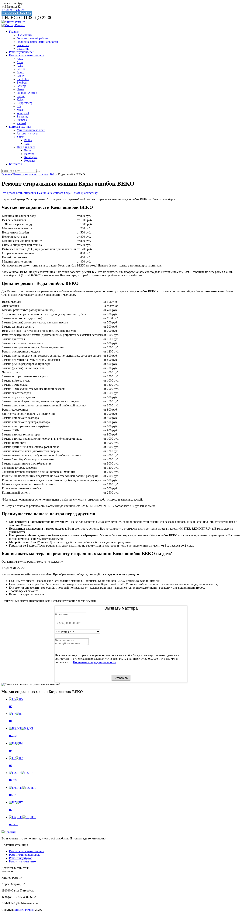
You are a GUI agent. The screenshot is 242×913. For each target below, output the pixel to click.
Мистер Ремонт (24, 909)
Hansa (20, 89)
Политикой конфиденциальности (94, 662)
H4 (10, 750)
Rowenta (29, 160)
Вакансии (23, 45)
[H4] (124, 743)
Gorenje (21, 86)
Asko (20, 65)
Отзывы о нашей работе (32, 38)
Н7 (10, 721)
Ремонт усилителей (21, 52)
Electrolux (23, 79)
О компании (25, 35)
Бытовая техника (20, 126)
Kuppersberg (24, 102)
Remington (30, 157)
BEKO (21, 69)
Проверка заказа (16, 13)
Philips (28, 140)
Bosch (20, 72)
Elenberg (22, 82)
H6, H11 (13, 795)
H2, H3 (13, 780)
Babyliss (29, 153)
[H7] (124, 758)
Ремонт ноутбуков (20, 858)
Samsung (22, 116)
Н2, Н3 (13, 735)
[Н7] (124, 714)
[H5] (124, 699)
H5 (10, 706)
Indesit (21, 96)
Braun (28, 150)
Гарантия (23, 48)
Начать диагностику (84, 192)
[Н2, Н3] (124, 728)
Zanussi (21, 123)
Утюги (21, 136)
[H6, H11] (124, 787)
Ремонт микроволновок (24, 854)
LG (19, 106)
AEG (20, 58)
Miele (20, 109)
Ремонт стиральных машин (26, 55)
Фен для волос (26, 147)
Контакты (15, 164)
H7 (10, 765)
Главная (14, 31)
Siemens (22, 119)
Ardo (20, 62)
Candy (21, 75)
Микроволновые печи (31, 130)
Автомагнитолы (27, 133)
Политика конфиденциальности (37, 41)
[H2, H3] (124, 773)
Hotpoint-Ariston (27, 92)
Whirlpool (23, 113)
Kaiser (20, 99)
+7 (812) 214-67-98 (13, 10)
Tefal (27, 143)
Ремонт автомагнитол (23, 861)
